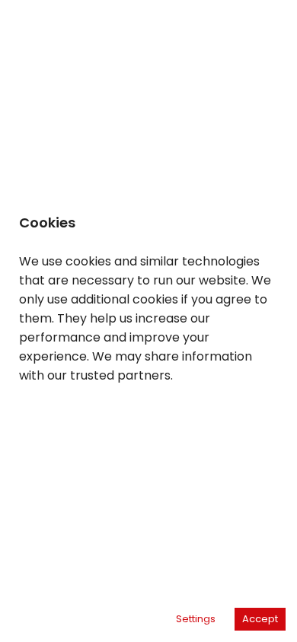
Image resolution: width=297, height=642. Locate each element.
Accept (260, 619)
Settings (196, 619)
